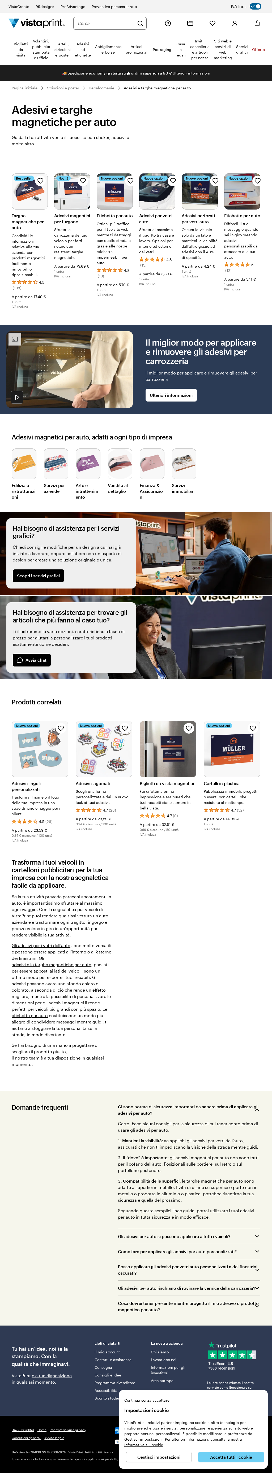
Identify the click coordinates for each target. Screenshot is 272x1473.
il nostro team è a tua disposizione (46, 1057)
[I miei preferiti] (212, 23)
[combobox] (106, 23)
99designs (45, 6)
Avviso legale (54, 1438)
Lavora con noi (163, 1359)
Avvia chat (36, 660)
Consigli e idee (108, 1375)
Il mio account (107, 1352)
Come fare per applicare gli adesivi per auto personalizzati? (177, 1251)
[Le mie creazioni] (190, 23)
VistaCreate (18, 6)
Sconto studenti (108, 1398)
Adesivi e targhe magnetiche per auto (157, 88)
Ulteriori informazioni (191, 73)
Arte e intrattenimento (87, 491)
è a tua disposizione (52, 1375)
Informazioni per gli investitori (168, 1370)
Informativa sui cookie (143, 1445)
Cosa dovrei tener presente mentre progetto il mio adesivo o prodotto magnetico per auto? (188, 1306)
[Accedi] (234, 23)
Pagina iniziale (24, 88)
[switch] (249, 6)
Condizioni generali (26, 1438)
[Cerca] (140, 23)
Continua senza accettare (146, 1400)
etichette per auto (30, 1015)
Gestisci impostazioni (158, 1456)
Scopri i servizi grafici (38, 575)
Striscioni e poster (63, 88)
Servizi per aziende (54, 488)
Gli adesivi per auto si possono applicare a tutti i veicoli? (174, 1236)
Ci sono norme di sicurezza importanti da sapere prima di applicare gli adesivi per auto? (188, 1109)
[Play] (17, 397)
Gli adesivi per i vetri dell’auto (41, 945)
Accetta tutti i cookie (231, 1456)
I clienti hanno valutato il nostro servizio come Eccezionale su (230, 1387)
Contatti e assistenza (113, 1359)
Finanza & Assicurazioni (151, 491)
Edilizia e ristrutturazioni (23, 491)
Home (41, 1430)
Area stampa (162, 1380)
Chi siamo (160, 1352)
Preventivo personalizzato (114, 6)
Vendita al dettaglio (118, 488)
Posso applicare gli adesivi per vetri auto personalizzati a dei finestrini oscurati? (187, 1269)
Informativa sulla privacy (68, 1430)
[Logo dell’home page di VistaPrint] (36, 23)
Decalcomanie (101, 88)
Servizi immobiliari (183, 488)
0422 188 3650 (23, 1430)
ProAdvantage (73, 6)
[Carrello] (257, 23)
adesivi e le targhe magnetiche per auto (51, 964)
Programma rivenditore (115, 1382)
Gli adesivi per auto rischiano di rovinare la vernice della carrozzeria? (186, 1288)
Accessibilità (106, 1390)
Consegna (103, 1367)
